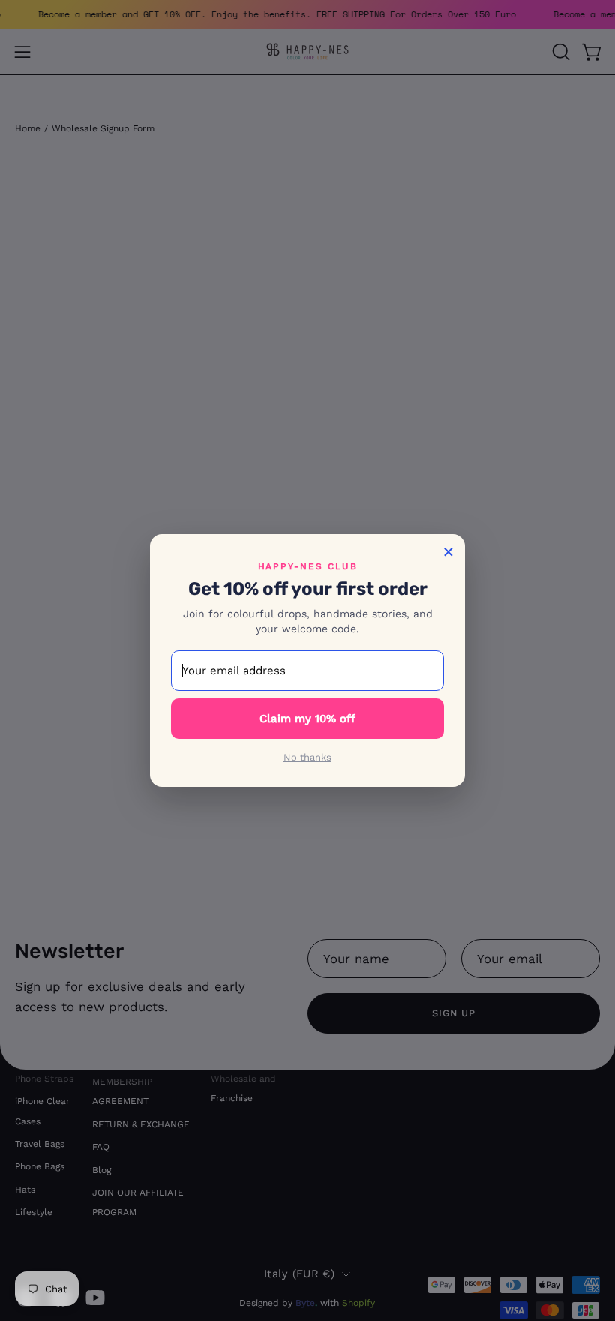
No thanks (308, 757)
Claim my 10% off (308, 718)
